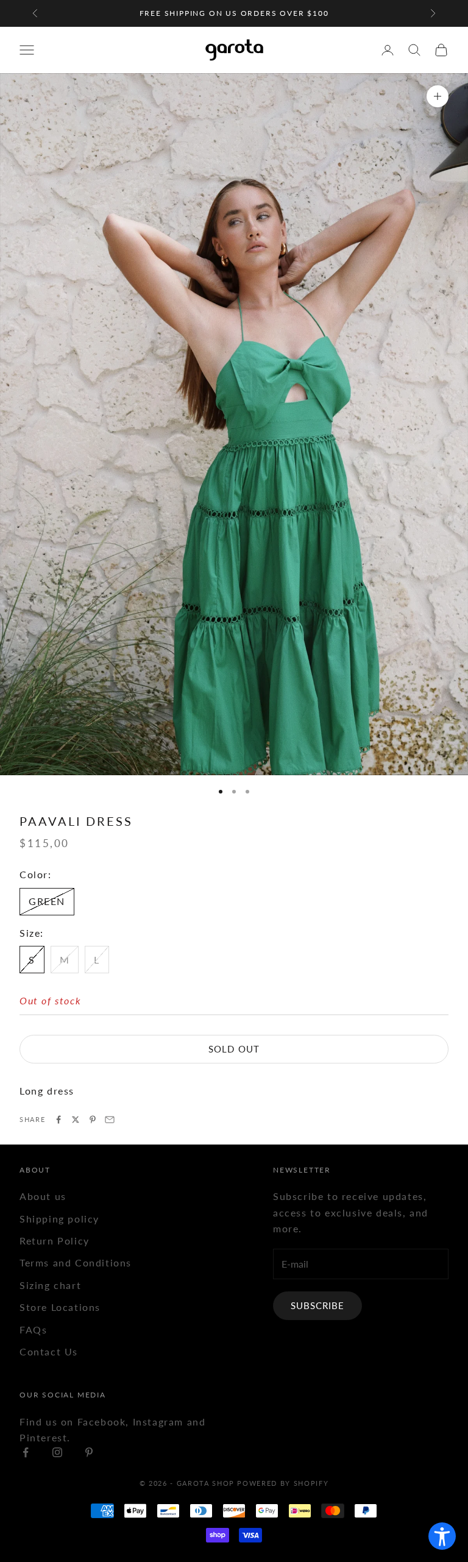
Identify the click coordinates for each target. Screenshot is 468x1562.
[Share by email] (110, 1119)
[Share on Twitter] (75, 1119)
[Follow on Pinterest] (89, 1452)
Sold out (233, 1048)
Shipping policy (59, 1218)
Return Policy (55, 1240)
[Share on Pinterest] (93, 1119)
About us (43, 1196)
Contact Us (49, 1351)
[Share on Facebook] (58, 1119)
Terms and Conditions (76, 1262)
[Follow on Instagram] (57, 1452)
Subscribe (317, 1305)
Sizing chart (50, 1285)
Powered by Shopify (282, 1483)
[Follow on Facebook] (26, 1452)
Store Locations (60, 1307)
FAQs (33, 1329)
